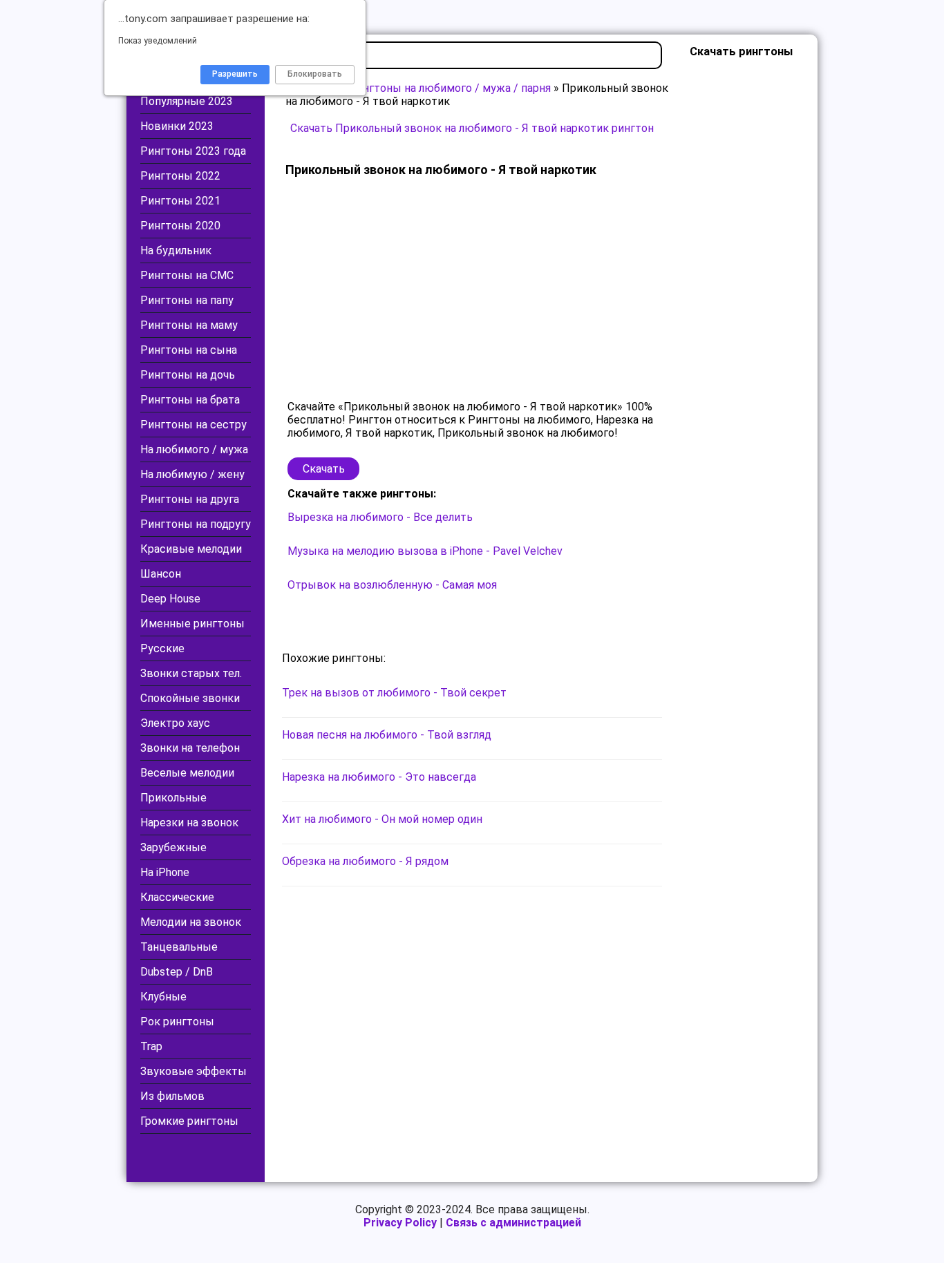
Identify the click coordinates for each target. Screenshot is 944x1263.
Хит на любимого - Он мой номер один (382, 819)
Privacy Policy (400, 1222)
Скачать (324, 468)
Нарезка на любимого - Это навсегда (379, 777)
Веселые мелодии (187, 772)
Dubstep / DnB (176, 971)
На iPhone (164, 872)
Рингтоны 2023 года (193, 151)
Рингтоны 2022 (180, 175)
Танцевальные (179, 946)
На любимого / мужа (194, 449)
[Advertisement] (472, 289)
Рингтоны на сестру (193, 424)
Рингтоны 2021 (180, 200)
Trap (151, 1046)
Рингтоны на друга (189, 499)
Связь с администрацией (513, 1222)
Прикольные (173, 797)
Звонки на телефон (190, 747)
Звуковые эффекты (193, 1071)
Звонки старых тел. (191, 673)
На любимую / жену (192, 474)
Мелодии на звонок (190, 922)
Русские (162, 648)
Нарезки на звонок (189, 822)
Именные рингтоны (192, 623)
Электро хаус (175, 723)
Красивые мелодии (191, 548)
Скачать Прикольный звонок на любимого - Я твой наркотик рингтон (472, 128)
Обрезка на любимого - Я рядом (365, 861)
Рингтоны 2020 (180, 225)
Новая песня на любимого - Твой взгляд (386, 734)
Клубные (163, 996)
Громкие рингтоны (189, 1121)
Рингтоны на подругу (195, 524)
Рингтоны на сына (188, 350)
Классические (177, 897)
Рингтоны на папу (187, 300)
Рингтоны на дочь (187, 374)
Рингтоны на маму (189, 325)
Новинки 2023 (177, 126)
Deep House (170, 598)
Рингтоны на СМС (187, 275)
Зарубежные (173, 847)
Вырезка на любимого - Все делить (380, 517)
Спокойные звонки (190, 698)
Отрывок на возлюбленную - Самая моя (392, 584)
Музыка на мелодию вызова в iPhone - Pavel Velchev (425, 551)
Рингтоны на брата (190, 399)
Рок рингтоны (177, 1021)
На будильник (175, 250)
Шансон (160, 573)
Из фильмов (172, 1096)
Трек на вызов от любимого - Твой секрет (394, 692)
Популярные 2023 (186, 101)
